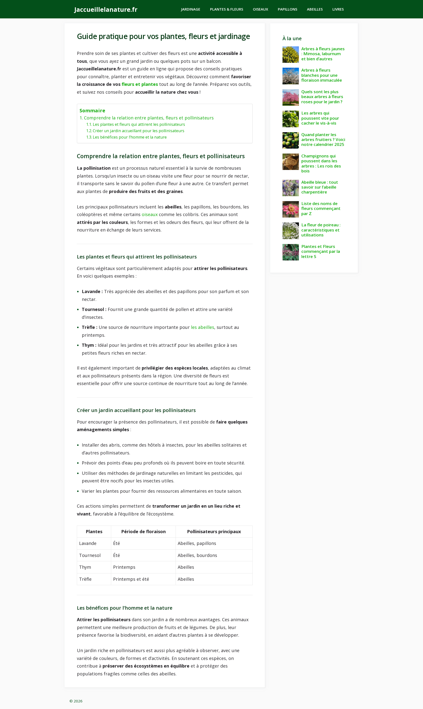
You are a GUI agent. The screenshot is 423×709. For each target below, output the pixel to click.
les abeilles (202, 327)
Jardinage (190, 9)
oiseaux (150, 214)
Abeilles (315, 9)
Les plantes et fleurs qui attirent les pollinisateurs (139, 124)
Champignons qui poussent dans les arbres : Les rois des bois (321, 163)
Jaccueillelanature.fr (105, 9)
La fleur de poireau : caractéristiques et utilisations (321, 230)
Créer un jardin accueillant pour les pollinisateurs (138, 130)
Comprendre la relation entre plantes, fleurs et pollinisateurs (149, 118)
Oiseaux (260, 9)
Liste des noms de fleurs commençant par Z (321, 208)
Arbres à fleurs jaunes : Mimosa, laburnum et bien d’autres (323, 54)
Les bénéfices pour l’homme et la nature (130, 137)
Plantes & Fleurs (226, 9)
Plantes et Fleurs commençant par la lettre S (320, 251)
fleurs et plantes (140, 84)
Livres (338, 9)
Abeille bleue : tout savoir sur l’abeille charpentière (319, 187)
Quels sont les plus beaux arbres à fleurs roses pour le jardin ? (322, 96)
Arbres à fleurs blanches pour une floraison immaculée (321, 75)
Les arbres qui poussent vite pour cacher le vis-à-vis (320, 118)
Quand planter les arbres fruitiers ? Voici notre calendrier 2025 (323, 139)
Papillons (287, 9)
